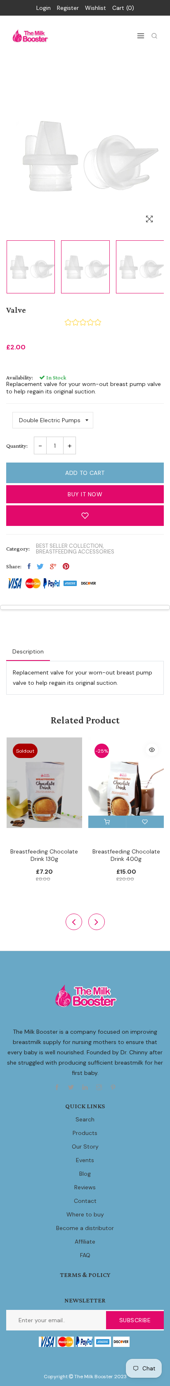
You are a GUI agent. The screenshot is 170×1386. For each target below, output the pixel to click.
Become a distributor (85, 1228)
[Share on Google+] (53, 566)
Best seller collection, (70, 546)
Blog (85, 1173)
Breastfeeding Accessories (75, 551)
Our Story (85, 1146)
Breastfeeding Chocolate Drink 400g (126, 855)
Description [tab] (28, 651)
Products (85, 1133)
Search (85, 1119)
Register (68, 8)
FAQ (85, 1255)
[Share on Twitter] (40, 566)
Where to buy (85, 1214)
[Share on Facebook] (29, 566)
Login (43, 8)
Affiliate (85, 1241)
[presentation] (74, 922)
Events (85, 1160)
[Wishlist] (145, 822)
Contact (85, 1201)
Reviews (85, 1187)
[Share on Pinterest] (66, 566)
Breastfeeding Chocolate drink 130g (44, 855)
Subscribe (135, 1320)
